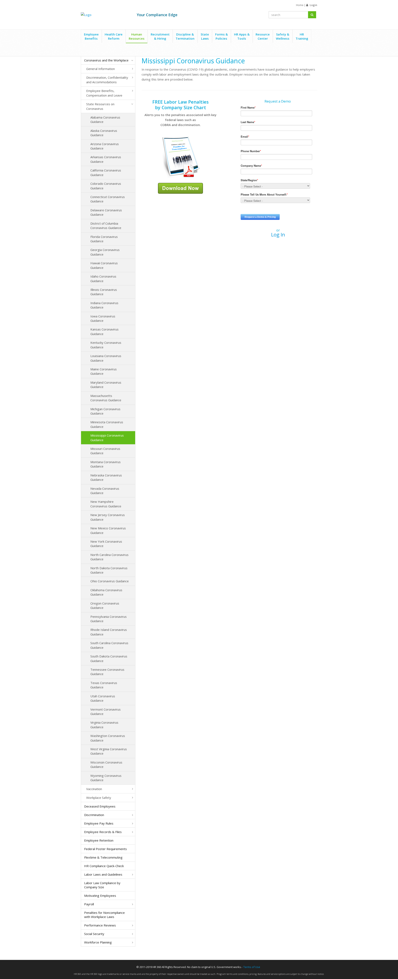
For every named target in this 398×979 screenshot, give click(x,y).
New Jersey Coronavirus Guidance (107, 517)
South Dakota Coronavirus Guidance (108, 658)
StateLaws (205, 36)
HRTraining (302, 36)
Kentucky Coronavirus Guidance (105, 344)
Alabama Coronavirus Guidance (105, 119)
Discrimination (94, 815)
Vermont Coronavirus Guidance (105, 711)
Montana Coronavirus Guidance (105, 464)
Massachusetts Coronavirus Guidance (105, 398)
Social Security (94, 934)
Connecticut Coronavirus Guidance (107, 199)
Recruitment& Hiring (160, 36)
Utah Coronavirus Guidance (102, 698)
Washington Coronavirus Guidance (107, 738)
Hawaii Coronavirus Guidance (104, 265)
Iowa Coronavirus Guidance (102, 318)
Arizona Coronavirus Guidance (104, 146)
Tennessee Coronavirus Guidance (107, 671)
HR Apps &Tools (242, 36)
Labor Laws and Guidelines (103, 874)
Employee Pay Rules (98, 823)
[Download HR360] (180, 188)
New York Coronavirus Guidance (106, 543)
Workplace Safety (98, 797)
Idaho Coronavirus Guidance (103, 278)
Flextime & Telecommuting (103, 857)
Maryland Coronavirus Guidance (105, 384)
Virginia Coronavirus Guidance (104, 724)
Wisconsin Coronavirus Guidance (106, 764)
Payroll (89, 904)
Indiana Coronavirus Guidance (104, 305)
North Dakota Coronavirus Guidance (108, 570)
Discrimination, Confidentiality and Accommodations (107, 79)
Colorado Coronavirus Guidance (105, 185)
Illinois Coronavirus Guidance (103, 292)
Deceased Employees (99, 806)
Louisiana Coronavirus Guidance (105, 358)
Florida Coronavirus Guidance (104, 239)
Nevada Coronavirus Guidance (104, 490)
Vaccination (94, 789)
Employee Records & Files (103, 832)
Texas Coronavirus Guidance (103, 685)
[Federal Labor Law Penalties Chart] (180, 157)
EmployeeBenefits (91, 36)
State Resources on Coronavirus (100, 106)
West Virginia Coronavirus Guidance (108, 751)
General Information (100, 69)
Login (313, 5)
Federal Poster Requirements (105, 849)
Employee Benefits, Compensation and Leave (104, 93)
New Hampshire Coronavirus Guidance (105, 503)
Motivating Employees (100, 895)
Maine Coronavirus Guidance (103, 371)
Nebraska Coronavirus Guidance (106, 477)
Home (299, 5)
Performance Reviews (100, 925)
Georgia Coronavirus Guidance (105, 252)
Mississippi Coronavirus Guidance (107, 437)
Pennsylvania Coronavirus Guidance (108, 618)
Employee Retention (98, 840)
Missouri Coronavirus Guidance (105, 451)
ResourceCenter (263, 36)
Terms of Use (251, 967)
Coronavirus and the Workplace (106, 60)
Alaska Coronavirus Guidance (103, 132)
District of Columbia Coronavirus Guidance (105, 225)
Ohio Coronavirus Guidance (109, 581)
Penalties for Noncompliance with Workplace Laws (104, 914)
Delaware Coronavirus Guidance (106, 212)
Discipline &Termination (185, 36)
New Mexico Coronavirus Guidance (108, 530)
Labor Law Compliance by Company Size (102, 885)
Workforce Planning (98, 942)
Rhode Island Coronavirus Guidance (108, 632)
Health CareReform (114, 36)
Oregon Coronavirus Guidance (104, 605)
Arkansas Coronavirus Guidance (105, 159)
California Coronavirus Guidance (105, 172)
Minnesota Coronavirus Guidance (106, 424)
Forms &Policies (221, 36)
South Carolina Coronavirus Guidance (109, 645)
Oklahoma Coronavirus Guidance (106, 592)
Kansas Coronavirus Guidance (104, 331)
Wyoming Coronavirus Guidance (105, 777)
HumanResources (136, 36)
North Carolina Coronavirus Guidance (109, 557)
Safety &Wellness (282, 36)
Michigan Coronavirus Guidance (105, 411)
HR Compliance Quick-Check (104, 866)
